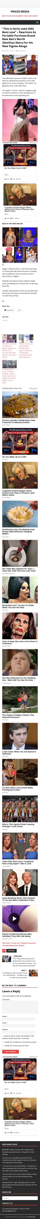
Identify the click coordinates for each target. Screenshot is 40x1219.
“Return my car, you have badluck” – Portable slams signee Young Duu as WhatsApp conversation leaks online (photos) (26, 350)
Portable (11, 951)
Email (4, 1023)
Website (5, 1029)
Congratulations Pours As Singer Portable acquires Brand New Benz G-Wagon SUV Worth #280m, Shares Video (9, 376)
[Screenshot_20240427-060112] (20, 140)
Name (4, 1016)
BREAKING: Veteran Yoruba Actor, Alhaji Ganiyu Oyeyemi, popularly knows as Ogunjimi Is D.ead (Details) (18, 1152)
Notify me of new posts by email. (17, 1046)
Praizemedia (31, 1217)
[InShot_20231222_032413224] (20, 261)
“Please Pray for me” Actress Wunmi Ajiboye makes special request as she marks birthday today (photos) (19, 1176)
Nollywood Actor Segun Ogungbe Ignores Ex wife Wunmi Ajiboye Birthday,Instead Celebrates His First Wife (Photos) (19, 1184)
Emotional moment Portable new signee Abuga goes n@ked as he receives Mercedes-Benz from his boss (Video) (9, 350)
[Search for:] (20, 1198)
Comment (5, 999)
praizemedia (21, 51)
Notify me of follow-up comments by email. (20, 1042)
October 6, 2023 (9, 51)
